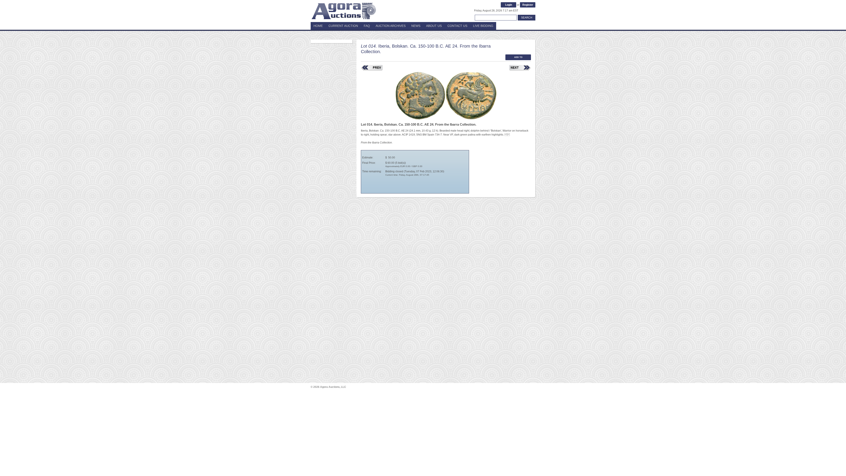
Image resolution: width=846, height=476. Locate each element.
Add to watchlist (518, 58)
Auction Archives (391, 26)
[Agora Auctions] (344, 9)
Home (318, 26)
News (415, 26)
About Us (434, 26)
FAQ (367, 26)
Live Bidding (483, 26)
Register (527, 4)
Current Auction (343, 26)
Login (508, 4)
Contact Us (457, 26)
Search (526, 17)
